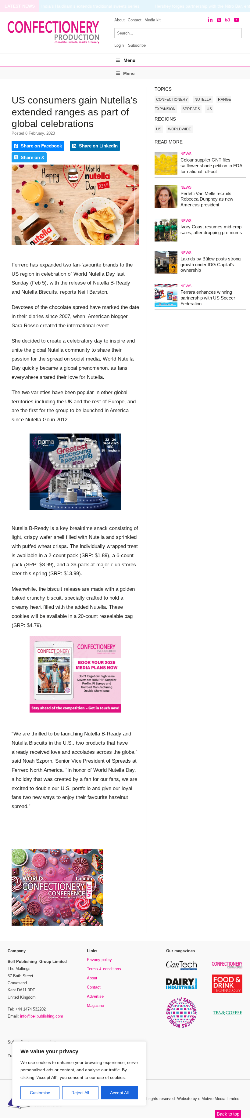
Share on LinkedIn (98, 145)
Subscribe (137, 45)
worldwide (179, 129)
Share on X (32, 157)
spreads (191, 109)
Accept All (119, 1092)
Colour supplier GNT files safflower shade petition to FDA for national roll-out (211, 165)
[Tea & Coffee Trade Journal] (227, 1016)
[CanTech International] (181, 969)
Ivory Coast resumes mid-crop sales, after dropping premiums (211, 229)
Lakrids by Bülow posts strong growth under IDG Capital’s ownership (210, 264)
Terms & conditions (104, 969)
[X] (219, 20)
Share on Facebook (41, 145)
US (209, 109)
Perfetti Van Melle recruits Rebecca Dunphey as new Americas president (206, 199)
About (119, 20)
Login (119, 45)
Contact (134, 20)
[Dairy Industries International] (181, 988)
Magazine (95, 1005)
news (185, 154)
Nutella (203, 99)
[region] (79, 1073)
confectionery (172, 99)
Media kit (153, 20)
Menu (129, 60)
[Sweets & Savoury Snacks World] (181, 1027)
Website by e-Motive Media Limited (208, 1098)
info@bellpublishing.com (41, 1016)
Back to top (228, 1113)
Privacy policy (99, 959)
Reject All (80, 1092)
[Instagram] (227, 20)
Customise (40, 1092)
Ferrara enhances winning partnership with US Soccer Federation (207, 297)
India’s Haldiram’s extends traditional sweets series (90, 6)
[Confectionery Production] (227, 968)
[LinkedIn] (210, 20)
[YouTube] (236, 20)
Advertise (95, 996)
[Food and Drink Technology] (227, 992)
